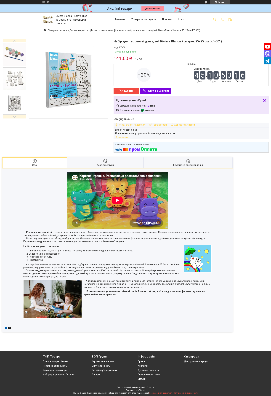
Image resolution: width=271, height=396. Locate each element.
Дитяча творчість (78, 30)
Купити (128, 90)
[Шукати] (215, 19)
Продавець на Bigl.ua (135, 390)
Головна (120, 19)
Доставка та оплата (148, 370)
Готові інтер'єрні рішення (55, 361)
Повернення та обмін (149, 374)
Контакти (143, 366)
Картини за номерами (103, 361)
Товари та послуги (142, 19)
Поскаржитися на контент (160, 393)
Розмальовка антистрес (55, 370)
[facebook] (6, 328)
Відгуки (142, 379)
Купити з (152, 90)
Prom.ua (150, 387)
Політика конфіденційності (186, 393)
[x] (9, 328)
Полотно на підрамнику (55, 366)
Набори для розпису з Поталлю (59, 374)
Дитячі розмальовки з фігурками (107, 30)
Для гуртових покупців (196, 361)
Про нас (167, 19)
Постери (96, 374)
